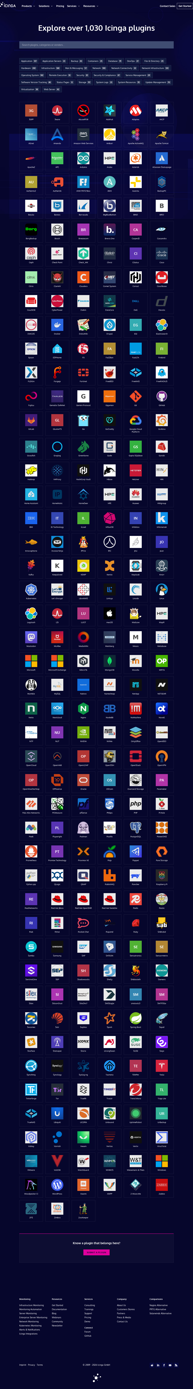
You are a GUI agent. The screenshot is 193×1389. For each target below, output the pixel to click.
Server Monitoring (28, 1313)
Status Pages (65, 82)
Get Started (57, 1305)
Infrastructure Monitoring (31, 1305)
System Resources (128, 82)
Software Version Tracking (36, 82)
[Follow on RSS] (176, 1365)
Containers (95, 61)
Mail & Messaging (76, 68)
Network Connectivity (123, 68)
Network (99, 68)
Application (28, 61)
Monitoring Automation (30, 1309)
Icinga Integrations (28, 1333)
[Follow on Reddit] (152, 1365)
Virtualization (29, 89)
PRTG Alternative (158, 1309)
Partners (121, 1313)
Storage (84, 82)
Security (82, 75)
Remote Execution (59, 75)
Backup (76, 61)
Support (88, 1313)
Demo (87, 1321)
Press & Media (124, 1317)
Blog (54, 1313)
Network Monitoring (29, 1321)
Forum (87, 1331)
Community (57, 1321)
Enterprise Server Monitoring (33, 1317)
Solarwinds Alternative (161, 1313)
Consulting (89, 1305)
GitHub (87, 1336)
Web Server (51, 89)
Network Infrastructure (155, 68)
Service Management (138, 75)
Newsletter (57, 1325)
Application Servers (54, 61)
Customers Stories (126, 1309)
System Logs (104, 82)
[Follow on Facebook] (164, 1365)
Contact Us (122, 1321)
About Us (121, 1305)
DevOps (132, 61)
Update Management (158, 82)
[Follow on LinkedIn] (158, 1365)
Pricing (87, 1317)
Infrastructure (50, 68)
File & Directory (153, 61)
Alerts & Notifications (29, 1329)
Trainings (88, 1309)
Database (114, 61)
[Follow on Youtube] (170, 1365)
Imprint (22, 1365)
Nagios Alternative (159, 1305)
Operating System (32, 75)
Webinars (56, 1317)
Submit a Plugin (96, 1252)
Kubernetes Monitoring (30, 1325)
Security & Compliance (107, 75)
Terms (40, 1365)
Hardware (28, 68)
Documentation (59, 1309)
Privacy (31, 1365)
